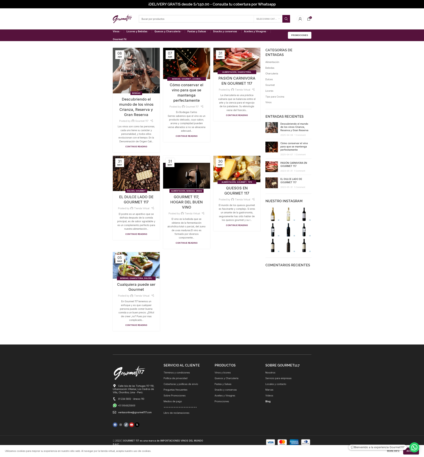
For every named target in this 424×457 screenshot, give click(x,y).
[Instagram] (120, 424)
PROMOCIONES (299, 35)
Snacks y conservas (226, 389)
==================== (180, 407)
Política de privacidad (175, 378)
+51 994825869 (126, 405)
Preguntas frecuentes (175, 389)
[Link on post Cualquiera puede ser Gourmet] (136, 265)
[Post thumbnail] (271, 129)
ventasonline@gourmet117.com (135, 412)
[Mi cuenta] (300, 18)
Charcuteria (244, 72)
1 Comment (300, 135)
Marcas (269, 389)
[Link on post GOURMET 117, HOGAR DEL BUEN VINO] (186, 173)
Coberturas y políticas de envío (181, 384)
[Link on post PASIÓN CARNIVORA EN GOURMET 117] (236, 60)
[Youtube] (131, 424)
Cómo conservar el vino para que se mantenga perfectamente (294, 146)
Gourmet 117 (141, 120)
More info (393, 451)
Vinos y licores (223, 372)
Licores (196, 79)
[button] (414, 447)
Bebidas (136, 93)
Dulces (131, 191)
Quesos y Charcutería (226, 378)
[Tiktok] (126, 424)
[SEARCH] (286, 19)
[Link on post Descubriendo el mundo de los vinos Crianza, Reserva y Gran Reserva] (136, 70)
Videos (269, 395)
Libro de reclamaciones (176, 412)
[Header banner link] (212, 4)
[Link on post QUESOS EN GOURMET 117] (236, 169)
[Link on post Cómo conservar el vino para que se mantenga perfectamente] (186, 63)
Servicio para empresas (278, 378)
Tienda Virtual (242, 89)
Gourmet (186, 79)
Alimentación (229, 72)
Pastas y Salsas (223, 384)
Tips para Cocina (274, 96)
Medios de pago (173, 401)
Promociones (222, 401)
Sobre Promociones (175, 395)
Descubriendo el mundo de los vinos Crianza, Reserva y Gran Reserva (294, 127)
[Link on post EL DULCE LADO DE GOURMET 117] (136, 173)
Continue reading (136, 146)
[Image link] (129, 372)
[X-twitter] (137, 424)
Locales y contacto (275, 384)
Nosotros (270, 372)
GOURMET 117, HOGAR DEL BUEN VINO (186, 202)
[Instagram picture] (272, 214)
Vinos (199, 191)
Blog (268, 401)
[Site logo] (122, 18)
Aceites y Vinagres (225, 395)
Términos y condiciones (177, 372)
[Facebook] (115, 424)
